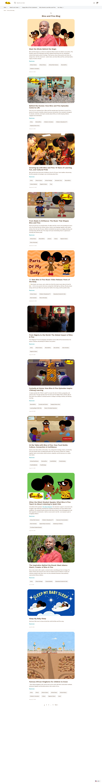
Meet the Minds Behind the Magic (42, 49)
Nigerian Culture (43, 184)
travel (59, 696)
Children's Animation (34, 68)
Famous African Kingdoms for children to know (48, 682)
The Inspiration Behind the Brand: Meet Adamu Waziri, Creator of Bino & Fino (48, 566)
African (37, 692)
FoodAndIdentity (33, 465)
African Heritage (48, 180)
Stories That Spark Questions (51, 408)
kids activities (56, 347)
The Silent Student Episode (36, 527)
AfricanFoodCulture (34, 461)
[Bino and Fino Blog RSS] (51, 13)
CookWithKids (53, 461)
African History (43, 65)
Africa (31, 122)
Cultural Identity (33, 184)
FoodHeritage (43, 465)
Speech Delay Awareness (45, 523)
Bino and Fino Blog (10, 10)
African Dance (33, 238)
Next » (56, 705)
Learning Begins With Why (35, 408)
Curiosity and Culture (43, 404)
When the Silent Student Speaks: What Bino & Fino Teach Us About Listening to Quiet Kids (50, 503)
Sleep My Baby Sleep (37, 619)
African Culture (33, 65)
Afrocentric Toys (58, 180)
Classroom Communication (62, 520)
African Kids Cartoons (53, 65)
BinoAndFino (64, 65)
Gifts (5, 7)
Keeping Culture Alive (34, 125)
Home (5, 10)
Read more (32, 61)
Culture (55, 238)
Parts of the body (33, 242)
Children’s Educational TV (61, 122)
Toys (51, 184)
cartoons (49, 238)
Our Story (60, 7)
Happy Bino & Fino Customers (29, 7)
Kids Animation (33, 297)
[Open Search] (15, 3)
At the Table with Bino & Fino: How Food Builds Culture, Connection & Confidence (48, 446)
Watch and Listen (14, 7)
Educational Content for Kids (60, 294)
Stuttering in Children (57, 523)
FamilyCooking (62, 461)
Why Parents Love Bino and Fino (47, 7)
